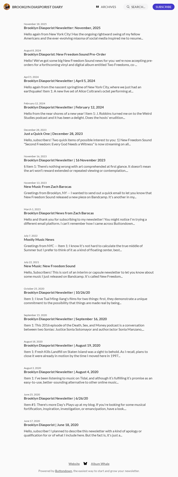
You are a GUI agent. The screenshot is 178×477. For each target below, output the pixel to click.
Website (74, 464)
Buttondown (63, 471)
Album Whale (100, 464)
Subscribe (163, 7)
